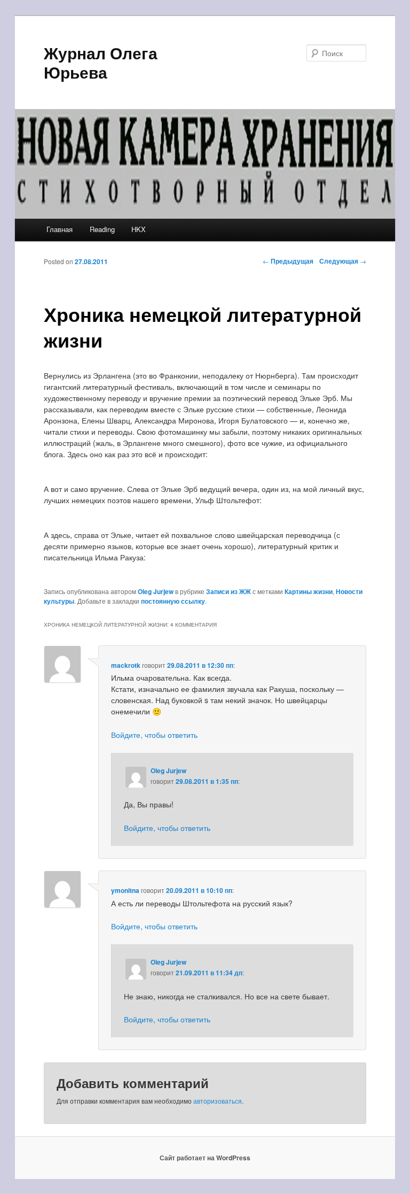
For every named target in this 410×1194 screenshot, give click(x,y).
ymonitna (125, 890)
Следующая (342, 261)
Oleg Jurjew (156, 591)
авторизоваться (217, 1100)
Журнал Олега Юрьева (100, 62)
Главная (59, 229)
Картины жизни (309, 591)
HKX (138, 229)
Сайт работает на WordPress (205, 1157)
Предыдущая (288, 261)
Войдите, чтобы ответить (154, 734)
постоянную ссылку (173, 601)
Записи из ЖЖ (228, 591)
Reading (102, 229)
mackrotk (125, 665)
